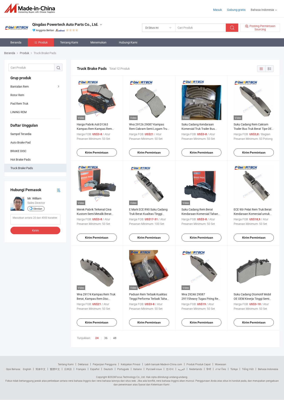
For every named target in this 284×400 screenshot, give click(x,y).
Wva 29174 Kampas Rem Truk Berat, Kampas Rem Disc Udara (96, 298)
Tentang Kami (69, 42)
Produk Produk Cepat (198, 364)
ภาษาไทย (220, 369)
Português (123, 369)
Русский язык (154, 369)
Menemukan (98, 42)
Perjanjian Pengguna (104, 364)
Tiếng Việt (248, 369)
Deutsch (108, 369)
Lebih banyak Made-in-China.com (163, 364)
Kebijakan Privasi (130, 364)
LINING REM (18, 112)
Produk (43, 42)
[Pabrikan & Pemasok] (31, 8)
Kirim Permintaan (96, 152)
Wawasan (220, 364)
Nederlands (195, 369)
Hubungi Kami (128, 42)
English (27, 369)
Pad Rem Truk (19, 103)
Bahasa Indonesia (268, 369)
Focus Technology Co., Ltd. (130, 377)
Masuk (217, 10)
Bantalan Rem (19, 86)
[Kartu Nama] (58, 190)
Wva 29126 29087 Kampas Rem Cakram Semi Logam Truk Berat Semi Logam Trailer (149, 128)
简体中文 (41, 369)
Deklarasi (83, 364)
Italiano (137, 369)
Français (81, 369)
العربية (181, 369)
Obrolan (37, 208)
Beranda (15, 42)
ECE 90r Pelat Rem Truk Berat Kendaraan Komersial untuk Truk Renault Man (253, 213)
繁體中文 (55, 369)
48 (114, 338)
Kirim (35, 230)
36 (105, 338)
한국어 (170, 369)
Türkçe (234, 369)
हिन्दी (208, 369)
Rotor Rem (17, 95)
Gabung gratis (236, 10)
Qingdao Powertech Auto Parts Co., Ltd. (65, 24)
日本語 (68, 369)
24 (97, 338)
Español (94, 369)
